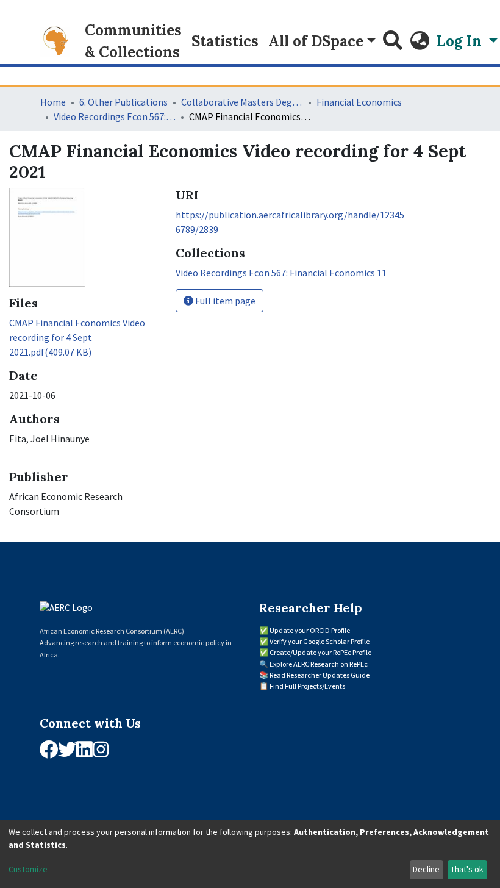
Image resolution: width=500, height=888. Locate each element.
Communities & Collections (133, 41)
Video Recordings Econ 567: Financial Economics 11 (115, 116)
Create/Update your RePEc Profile (320, 652)
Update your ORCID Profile (310, 630)
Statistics (225, 41)
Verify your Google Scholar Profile (320, 641)
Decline (426, 869)
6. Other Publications (123, 102)
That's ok (467, 869)
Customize (28, 869)
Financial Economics (359, 102)
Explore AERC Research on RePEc (319, 663)
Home (53, 102)
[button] (419, 41)
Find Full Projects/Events (307, 685)
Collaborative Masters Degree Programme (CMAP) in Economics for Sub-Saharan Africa (242, 102)
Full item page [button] (224, 301)
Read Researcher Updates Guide (320, 674)
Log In (461, 41)
